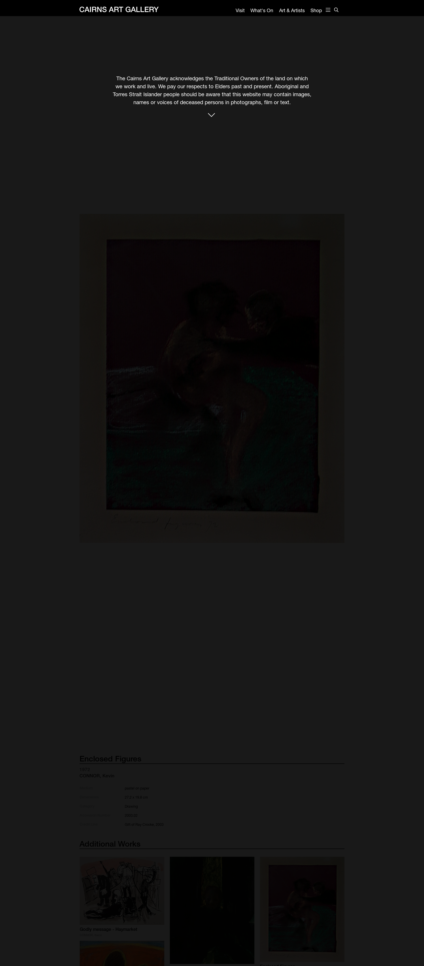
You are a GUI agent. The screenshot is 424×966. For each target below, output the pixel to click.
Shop (316, 10)
